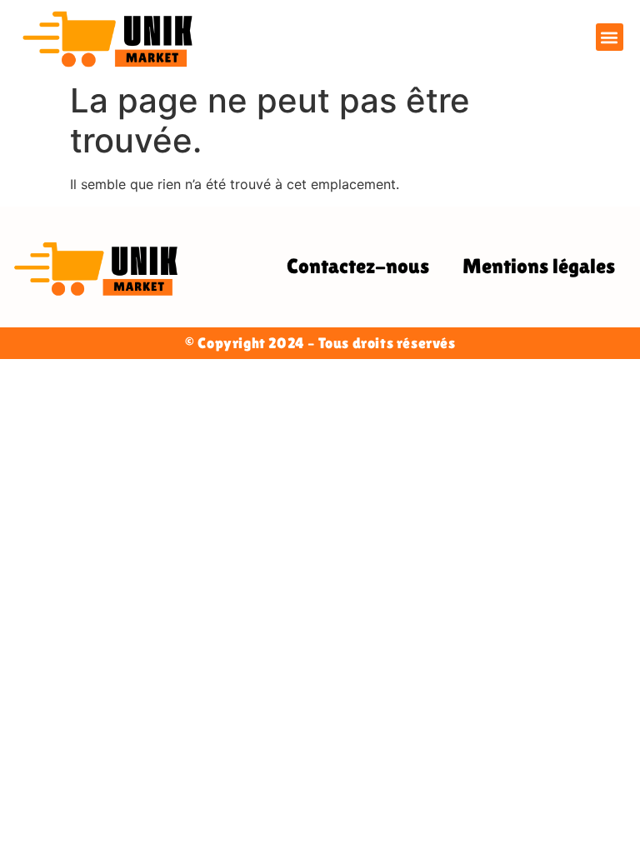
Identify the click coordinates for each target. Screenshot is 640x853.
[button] (609, 37)
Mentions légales (538, 266)
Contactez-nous (358, 266)
